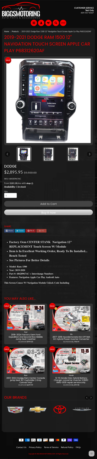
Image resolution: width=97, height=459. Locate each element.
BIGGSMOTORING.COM (47, 454)
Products (15, 31)
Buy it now (48, 213)
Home (6, 31)
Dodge (10, 166)
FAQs (78, 447)
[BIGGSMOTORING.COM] (21, 10)
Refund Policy (67, 447)
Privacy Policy (35, 447)
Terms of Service (51, 447)
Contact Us (21, 447)
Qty (6, 191)
